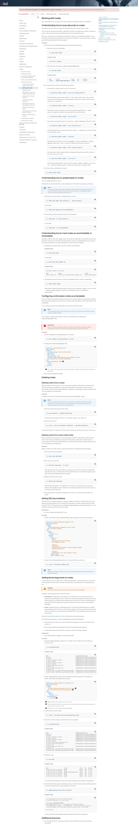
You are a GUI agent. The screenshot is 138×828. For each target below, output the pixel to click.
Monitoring (23, 129)
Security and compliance (26, 43)
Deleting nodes (102, 31)
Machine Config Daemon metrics (28, 115)
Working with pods (26, 74)
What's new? (23, 23)
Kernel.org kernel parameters (51, 616)
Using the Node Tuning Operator (28, 96)
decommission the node (54, 489)
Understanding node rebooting (27, 100)
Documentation (24, 14)
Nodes (42, 14)
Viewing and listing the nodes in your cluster (28, 84)
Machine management (26, 66)
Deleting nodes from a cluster (107, 33)
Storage (22, 51)
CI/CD (21, 59)
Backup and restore (25, 135)
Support (22, 36)
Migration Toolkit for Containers (28, 140)
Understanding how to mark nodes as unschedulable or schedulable (108, 26)
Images (22, 61)
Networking (23, 49)
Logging (22, 127)
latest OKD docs (100, 9)
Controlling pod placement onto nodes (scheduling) (28, 76)
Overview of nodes (25, 71)
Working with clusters (27, 120)
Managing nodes (26, 90)
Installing (22, 28)
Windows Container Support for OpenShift (28, 123)
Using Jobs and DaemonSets (29, 80)
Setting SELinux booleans (105, 38)
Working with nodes (51, 14)
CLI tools (22, 41)
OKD (32, 14)
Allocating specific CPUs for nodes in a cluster (29, 111)
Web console (23, 38)
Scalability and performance (27, 132)
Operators (22, 56)
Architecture (23, 26)
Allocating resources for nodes (28, 107)
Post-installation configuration (28, 31)
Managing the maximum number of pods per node (28, 93)
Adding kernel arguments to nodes (107, 39)
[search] (38, 17)
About (21, 20)
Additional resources (104, 41)
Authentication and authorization (28, 46)
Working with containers (27, 118)
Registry (22, 54)
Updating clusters (24, 33)
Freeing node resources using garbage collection (28, 104)
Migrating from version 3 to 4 (28, 137)
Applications (23, 64)
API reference (23, 142)
